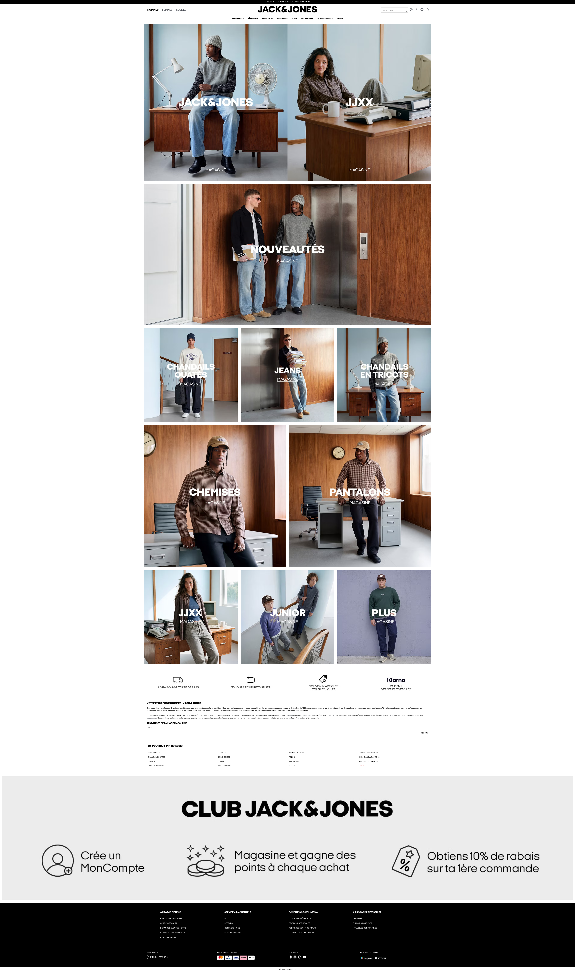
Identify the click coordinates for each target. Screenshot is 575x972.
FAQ (226, 918)
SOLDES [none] (181, 10)
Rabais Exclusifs (168, 937)
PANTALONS (294, 761)
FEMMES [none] (167, 10)
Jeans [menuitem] (294, 19)
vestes (307, 715)
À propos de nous (170, 912)
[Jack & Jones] (287, 12)
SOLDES (362, 766)
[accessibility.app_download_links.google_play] (366, 960)
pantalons (330, 715)
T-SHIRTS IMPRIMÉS (156, 766)
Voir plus (424, 733)
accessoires (152, 718)
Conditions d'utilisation (303, 912)
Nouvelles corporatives (365, 928)
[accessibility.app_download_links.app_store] (380, 960)
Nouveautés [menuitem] (238, 19)
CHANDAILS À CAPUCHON (370, 757)
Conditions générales (300, 918)
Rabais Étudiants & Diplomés (173, 933)
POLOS (292, 757)
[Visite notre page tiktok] (299, 958)
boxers (390, 715)
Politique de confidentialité (302, 928)
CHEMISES (152, 761)
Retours (228, 923)
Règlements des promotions (302, 933)
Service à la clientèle (237, 912)
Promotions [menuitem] (267, 19)
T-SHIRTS (222, 753)
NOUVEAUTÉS (154, 753)
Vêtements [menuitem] (253, 19)
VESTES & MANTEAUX (298, 753)
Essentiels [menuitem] (282, 19)
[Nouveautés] (216, 102)
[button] (178, 683)
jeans (290, 715)
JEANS (221, 761)
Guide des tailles (232, 933)
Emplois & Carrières (362, 923)
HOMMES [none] (153, 10)
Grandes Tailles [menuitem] (325, 19)
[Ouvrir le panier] (427, 10)
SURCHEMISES (224, 757)
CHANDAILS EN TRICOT (369, 753)
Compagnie (358, 918)
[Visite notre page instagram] (294, 958)
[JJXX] (359, 102)
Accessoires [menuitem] (307, 19)
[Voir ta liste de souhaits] (421, 11)
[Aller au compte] (416, 10)
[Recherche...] (405, 10)
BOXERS (292, 766)
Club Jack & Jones (168, 923)
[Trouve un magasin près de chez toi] (411, 11)
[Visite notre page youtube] (304, 958)
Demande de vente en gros (173, 928)
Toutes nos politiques (299, 923)
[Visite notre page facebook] (290, 958)
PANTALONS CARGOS (368, 761)
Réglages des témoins (287, 969)
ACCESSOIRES (224, 766)
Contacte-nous (232, 928)
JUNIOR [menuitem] (340, 19)
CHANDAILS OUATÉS (156, 757)
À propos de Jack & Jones (172, 918)
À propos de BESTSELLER (367, 912)
